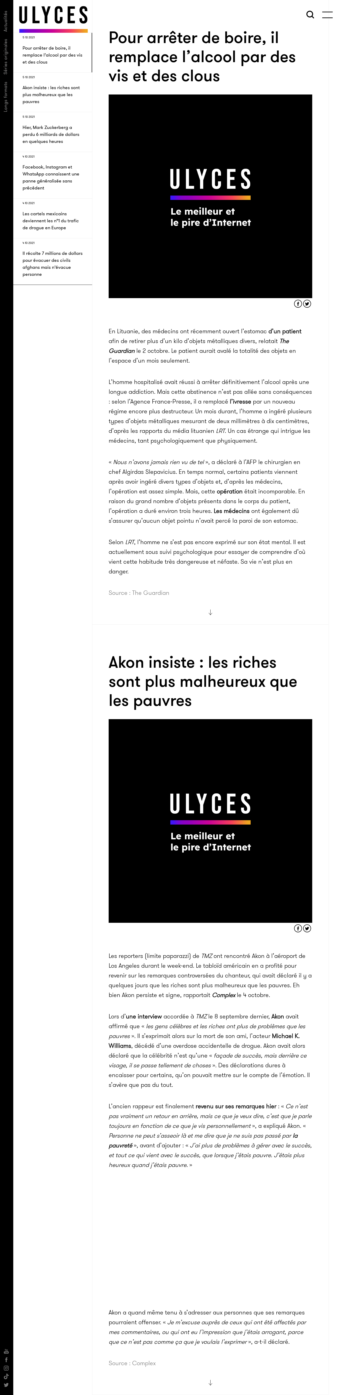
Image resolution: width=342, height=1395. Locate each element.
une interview (144, 1016)
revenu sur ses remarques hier (236, 1106)
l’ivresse (240, 401)
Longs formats (5, 96)
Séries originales (5, 56)
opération (230, 491)
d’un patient (285, 331)
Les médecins (231, 511)
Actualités (5, 21)
